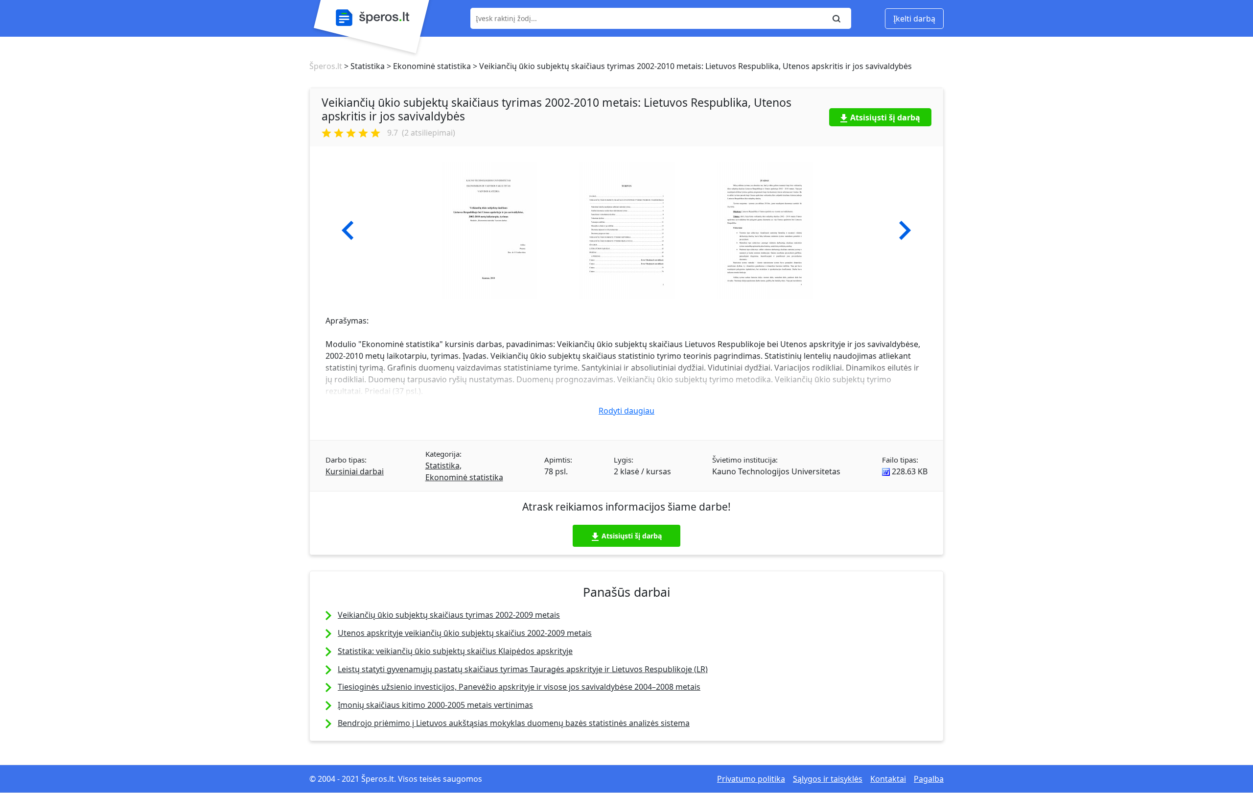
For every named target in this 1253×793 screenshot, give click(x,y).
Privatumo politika (751, 778)
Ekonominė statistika (464, 477)
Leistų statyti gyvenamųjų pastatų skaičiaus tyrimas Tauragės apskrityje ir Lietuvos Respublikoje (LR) (523, 669)
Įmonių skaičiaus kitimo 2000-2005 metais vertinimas (435, 705)
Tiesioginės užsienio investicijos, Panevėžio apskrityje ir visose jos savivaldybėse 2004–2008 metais (519, 686)
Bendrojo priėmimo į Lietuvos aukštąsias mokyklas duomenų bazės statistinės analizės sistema (514, 723)
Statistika (442, 465)
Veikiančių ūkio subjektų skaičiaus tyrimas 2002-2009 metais (449, 614)
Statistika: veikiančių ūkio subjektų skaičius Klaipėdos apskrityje (455, 651)
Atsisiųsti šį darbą (885, 117)
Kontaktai (888, 778)
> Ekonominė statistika (428, 66)
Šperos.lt (325, 66)
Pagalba (929, 778)
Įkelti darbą (914, 18)
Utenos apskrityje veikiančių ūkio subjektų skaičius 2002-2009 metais (465, 633)
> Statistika (363, 66)
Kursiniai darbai (354, 471)
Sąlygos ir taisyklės (827, 778)
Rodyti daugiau (626, 410)
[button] (348, 230)
